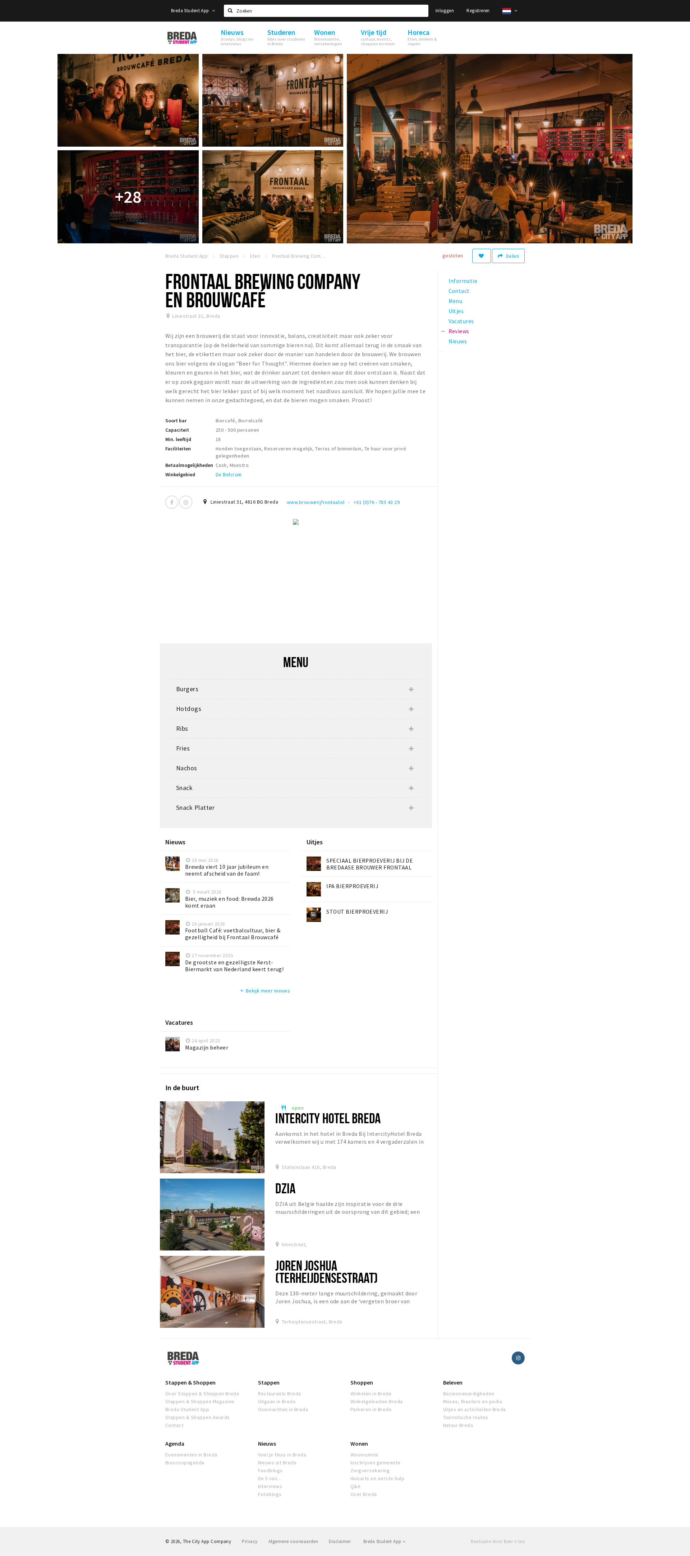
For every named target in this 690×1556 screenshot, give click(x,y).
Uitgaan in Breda (277, 1401)
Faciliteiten (178, 448)
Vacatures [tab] (461, 321)
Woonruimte (364, 1454)
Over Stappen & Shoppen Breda (202, 1393)
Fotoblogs (270, 1494)
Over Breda (363, 1494)
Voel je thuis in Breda (282, 1454)
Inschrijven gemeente (375, 1462)
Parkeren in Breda (370, 1409)
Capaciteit (177, 430)
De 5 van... (269, 1478)
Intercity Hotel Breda (328, 1118)
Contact (174, 1425)
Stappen (269, 1382)
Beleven (453, 1382)
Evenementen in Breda (191, 1454)
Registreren (477, 11)
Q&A (355, 1486)
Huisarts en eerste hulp (377, 1478)
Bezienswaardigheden (468, 1393)
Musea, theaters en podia (472, 1401)
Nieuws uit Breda (277, 1462)
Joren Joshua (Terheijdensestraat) (326, 1271)
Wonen (359, 1443)
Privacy (249, 1541)
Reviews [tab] (458, 331)
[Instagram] (185, 502)
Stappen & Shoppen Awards (197, 1417)
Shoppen (361, 1382)
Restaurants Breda (279, 1393)
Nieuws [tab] (457, 341)
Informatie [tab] (463, 280)
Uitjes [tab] (456, 311)
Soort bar (176, 420)
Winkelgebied (180, 474)
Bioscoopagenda (184, 1462)
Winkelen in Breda (370, 1393)
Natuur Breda (458, 1425)
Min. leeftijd (178, 439)
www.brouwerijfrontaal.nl (316, 502)
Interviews (270, 1486)
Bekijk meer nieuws (264, 990)
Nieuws (267, 1443)
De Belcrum (229, 474)
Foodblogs (270, 1470)
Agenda (174, 1443)
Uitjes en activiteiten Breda (474, 1409)
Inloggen (445, 11)
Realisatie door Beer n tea (498, 1541)
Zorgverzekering (370, 1470)
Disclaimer (340, 1541)
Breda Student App (190, 11)
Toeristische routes (465, 1417)
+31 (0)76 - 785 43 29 (377, 502)
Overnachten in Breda (283, 1409)
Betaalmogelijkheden (189, 465)
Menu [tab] (455, 300)
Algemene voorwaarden (293, 1541)
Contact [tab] (459, 290)
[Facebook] (171, 502)
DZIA (285, 1188)
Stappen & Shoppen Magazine (199, 1401)
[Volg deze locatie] (481, 256)
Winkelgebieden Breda (376, 1401)
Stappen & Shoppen (190, 1382)
